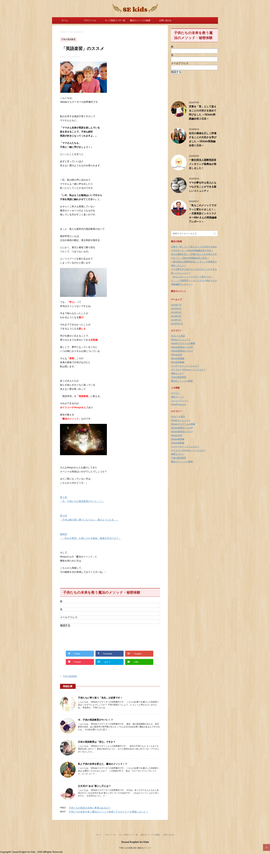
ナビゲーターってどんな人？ (185, 366)
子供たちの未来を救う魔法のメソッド (135, 848)
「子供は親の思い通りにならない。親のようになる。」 (89, 519)
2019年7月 (176, 305)
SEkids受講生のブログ (182, 351)
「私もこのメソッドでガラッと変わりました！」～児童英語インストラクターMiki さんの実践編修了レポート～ (203, 213)
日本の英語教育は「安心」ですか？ (96, 741)
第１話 (63, 497)
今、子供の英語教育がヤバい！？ (95, 719)
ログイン (175, 393)
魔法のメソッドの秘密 (140, 20)
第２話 (63, 515)
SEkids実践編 (177, 362)
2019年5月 (176, 312)
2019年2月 (176, 320)
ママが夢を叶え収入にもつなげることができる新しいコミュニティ (202, 186)
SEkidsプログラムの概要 (183, 343)
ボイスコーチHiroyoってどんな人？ (188, 369)
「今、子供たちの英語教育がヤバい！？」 (82, 501)
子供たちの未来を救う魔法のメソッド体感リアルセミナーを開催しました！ (108, 811)
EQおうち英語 (178, 336)
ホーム (65, 20)
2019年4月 (176, 316)
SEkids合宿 (176, 354)
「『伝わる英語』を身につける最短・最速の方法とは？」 (90, 538)
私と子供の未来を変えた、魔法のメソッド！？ (102, 763)
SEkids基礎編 (177, 358)
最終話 (63, 534)
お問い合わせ (165, 20)
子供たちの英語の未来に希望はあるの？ (90, 807)
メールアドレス (69, 617)
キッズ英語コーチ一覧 (115, 20)
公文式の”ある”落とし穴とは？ (94, 786)
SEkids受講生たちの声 (182, 347)
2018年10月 (177, 323)
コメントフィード (179, 400)
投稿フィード (177, 397)
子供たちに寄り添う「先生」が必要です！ (100, 697)
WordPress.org (178, 404)
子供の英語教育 (70, 676)
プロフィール (90, 20)
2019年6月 (176, 308)
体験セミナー (177, 373)
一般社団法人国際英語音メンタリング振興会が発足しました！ (202, 164)
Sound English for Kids (135, 842)
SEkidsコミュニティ (181, 339)
